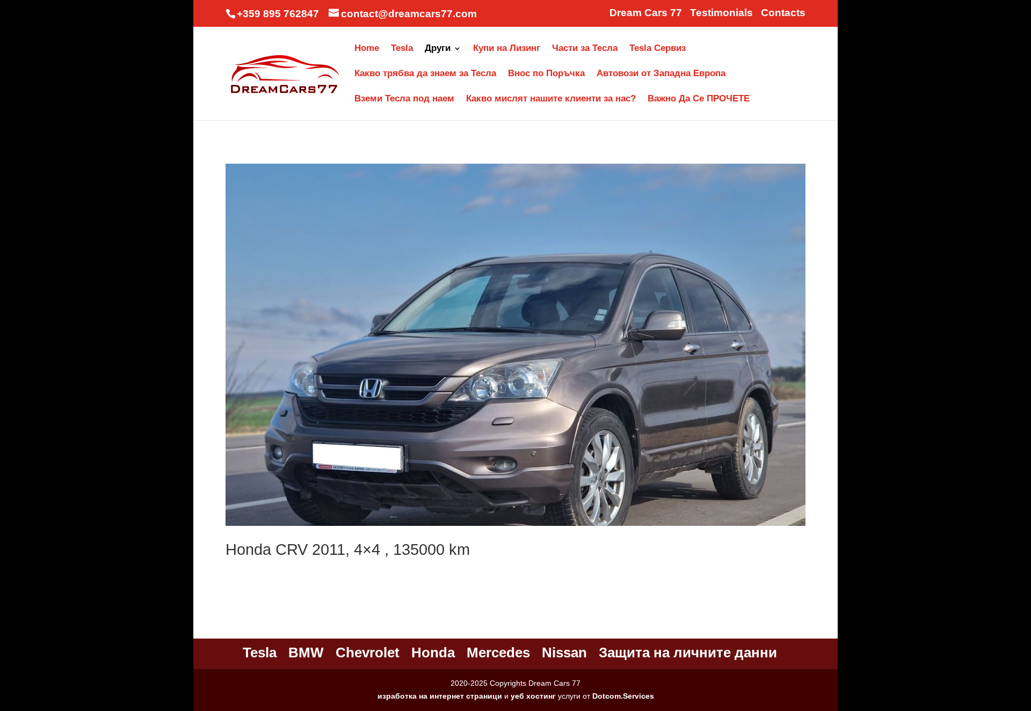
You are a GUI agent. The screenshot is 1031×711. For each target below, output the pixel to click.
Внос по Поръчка (546, 74)
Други (438, 49)
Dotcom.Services (623, 696)
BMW (306, 652)
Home (366, 49)
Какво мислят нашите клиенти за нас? (551, 99)
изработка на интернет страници (439, 696)
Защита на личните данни (688, 652)
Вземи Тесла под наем (404, 99)
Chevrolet (368, 652)
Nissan (564, 652)
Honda (433, 652)
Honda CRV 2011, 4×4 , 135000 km (348, 549)
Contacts (783, 13)
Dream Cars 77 (645, 13)
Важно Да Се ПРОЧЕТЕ (699, 99)
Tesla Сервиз (657, 49)
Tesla (402, 49)
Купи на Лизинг (506, 49)
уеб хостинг (533, 696)
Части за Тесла (585, 49)
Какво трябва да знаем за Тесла (425, 74)
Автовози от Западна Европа (661, 74)
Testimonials (721, 13)
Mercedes (498, 652)
